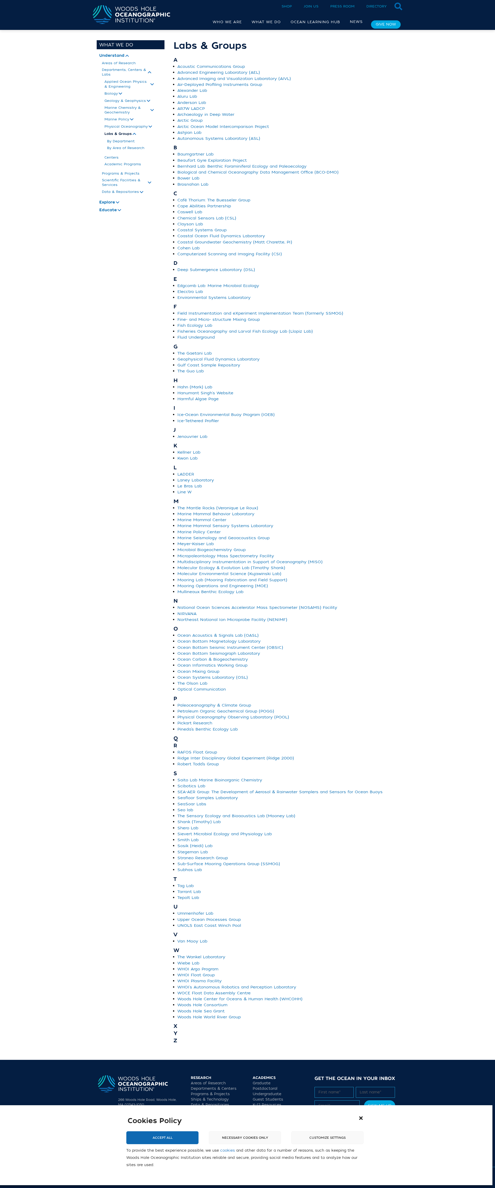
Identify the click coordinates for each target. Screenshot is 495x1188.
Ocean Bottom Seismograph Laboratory (218, 653)
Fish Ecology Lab (194, 325)
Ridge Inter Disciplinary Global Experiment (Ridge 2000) (235, 758)
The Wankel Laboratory (201, 957)
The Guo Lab (190, 371)
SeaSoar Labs (191, 804)
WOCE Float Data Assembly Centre (214, 993)
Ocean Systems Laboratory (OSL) (212, 677)
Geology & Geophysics (125, 101)
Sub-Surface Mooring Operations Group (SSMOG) (228, 863)
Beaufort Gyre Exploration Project (212, 160)
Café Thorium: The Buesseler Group (213, 200)
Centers (111, 157)
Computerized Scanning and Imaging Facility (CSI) (229, 254)
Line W (184, 492)
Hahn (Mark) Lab (194, 387)
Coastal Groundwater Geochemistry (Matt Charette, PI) (234, 242)
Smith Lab (188, 839)
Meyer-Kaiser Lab (195, 543)
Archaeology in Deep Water (205, 114)
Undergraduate (267, 1094)
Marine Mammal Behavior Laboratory (215, 514)
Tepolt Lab (188, 897)
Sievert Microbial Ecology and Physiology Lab (224, 834)
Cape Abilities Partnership (204, 206)
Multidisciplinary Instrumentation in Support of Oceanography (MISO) (250, 561)
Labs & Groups (118, 134)
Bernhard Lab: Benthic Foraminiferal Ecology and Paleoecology (242, 166)
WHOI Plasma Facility (199, 981)
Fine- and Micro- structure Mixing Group (218, 319)
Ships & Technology (210, 1099)
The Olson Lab (192, 683)
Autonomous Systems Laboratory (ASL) (218, 138)
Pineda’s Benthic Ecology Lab (207, 729)
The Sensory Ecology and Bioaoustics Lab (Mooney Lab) (236, 815)
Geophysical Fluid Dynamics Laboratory (218, 359)
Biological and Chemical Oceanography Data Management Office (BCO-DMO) (258, 172)
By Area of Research (125, 148)
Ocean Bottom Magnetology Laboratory (219, 641)
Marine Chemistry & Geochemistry (122, 109)
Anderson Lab (191, 102)
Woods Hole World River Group (209, 1017)
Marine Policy (116, 119)
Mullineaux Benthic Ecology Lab (210, 591)
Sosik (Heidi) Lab (194, 845)
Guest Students (268, 1099)
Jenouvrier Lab (192, 436)
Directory (376, 6)
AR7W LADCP (191, 108)
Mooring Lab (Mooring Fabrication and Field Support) (232, 580)
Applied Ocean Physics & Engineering (125, 83)
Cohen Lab (188, 248)
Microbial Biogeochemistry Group (211, 549)
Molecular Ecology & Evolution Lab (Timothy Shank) (231, 567)
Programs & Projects (120, 173)
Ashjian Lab (189, 132)
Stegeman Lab (192, 852)
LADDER (185, 474)
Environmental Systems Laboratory (214, 297)
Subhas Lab (189, 869)
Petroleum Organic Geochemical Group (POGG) (225, 711)
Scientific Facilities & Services (121, 182)
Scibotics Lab (191, 786)
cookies (227, 1150)
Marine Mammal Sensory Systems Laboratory (225, 525)
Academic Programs (122, 164)
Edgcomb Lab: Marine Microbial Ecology (218, 285)
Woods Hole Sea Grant (201, 1011)
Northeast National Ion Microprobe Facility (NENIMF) (232, 619)
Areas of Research (119, 63)
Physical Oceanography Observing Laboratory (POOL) (233, 717)
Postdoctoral (265, 1088)
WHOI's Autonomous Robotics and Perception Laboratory (236, 987)
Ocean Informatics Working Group (212, 665)
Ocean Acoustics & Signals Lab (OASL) (218, 635)
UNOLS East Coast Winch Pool (209, 925)
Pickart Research (194, 723)
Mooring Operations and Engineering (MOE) (222, 585)
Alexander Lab (192, 90)
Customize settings (327, 1138)
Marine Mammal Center (201, 519)
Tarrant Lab (189, 891)
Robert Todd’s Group (198, 764)
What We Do (116, 45)
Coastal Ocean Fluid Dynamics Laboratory (221, 236)
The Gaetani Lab (194, 353)
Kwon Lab (187, 458)
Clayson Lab (190, 224)
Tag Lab (185, 885)
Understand (112, 55)
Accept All (162, 1138)
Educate (108, 210)
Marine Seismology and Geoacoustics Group (223, 537)
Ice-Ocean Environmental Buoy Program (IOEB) (226, 414)
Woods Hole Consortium (202, 1004)
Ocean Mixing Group (198, 671)
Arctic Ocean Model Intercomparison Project (223, 126)
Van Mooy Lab (192, 941)
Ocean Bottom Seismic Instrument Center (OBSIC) (230, 647)
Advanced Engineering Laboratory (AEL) (218, 72)
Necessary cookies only (245, 1138)
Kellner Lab (188, 452)
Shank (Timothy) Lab (199, 821)
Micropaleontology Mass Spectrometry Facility (225, 556)
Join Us (311, 6)
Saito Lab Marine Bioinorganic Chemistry (219, 780)
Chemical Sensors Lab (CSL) (206, 218)
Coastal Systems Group (202, 230)
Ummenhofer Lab (195, 913)
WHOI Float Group (196, 975)
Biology (111, 93)
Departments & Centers (213, 1088)
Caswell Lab (189, 212)
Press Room (342, 6)
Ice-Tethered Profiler (198, 420)
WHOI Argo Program (197, 969)
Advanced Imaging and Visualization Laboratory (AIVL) (234, 78)
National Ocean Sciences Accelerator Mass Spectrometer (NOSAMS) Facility (257, 607)
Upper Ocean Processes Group (209, 919)
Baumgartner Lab (195, 154)
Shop (287, 6)
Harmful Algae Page (198, 399)
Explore (107, 202)
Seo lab (185, 810)
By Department (121, 141)
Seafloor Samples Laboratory (207, 797)
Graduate (261, 1083)
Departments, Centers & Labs (124, 72)
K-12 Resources (267, 1104)
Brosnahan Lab (192, 184)
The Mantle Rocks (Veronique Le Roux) (217, 508)
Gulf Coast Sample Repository (208, 365)
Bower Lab (188, 178)
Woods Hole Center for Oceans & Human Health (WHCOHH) (239, 999)
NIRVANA (186, 613)
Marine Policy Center (199, 532)
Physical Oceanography (126, 126)
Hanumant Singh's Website (205, 393)
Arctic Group (190, 120)
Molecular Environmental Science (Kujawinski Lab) (229, 573)
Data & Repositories (120, 192)
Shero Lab (187, 828)
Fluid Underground (196, 337)
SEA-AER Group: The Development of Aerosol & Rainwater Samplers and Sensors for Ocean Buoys (280, 791)
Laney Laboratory (195, 480)
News (356, 21)
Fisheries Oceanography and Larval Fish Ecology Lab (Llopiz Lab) (245, 331)
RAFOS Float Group (197, 752)
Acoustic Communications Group (211, 66)
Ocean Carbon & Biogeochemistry (212, 659)
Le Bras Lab (189, 486)
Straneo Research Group (202, 858)
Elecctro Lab (190, 291)
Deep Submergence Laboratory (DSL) (216, 269)
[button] (361, 1118)
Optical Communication (201, 689)
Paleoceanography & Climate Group (214, 705)
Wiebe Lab (188, 963)
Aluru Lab (187, 96)
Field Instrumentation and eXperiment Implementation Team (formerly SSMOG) (260, 313)
